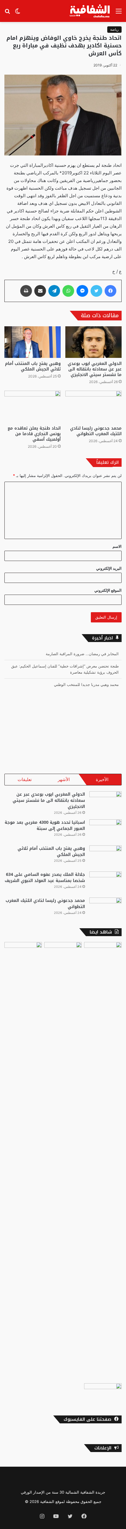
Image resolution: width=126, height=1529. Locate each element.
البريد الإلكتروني (109, 568)
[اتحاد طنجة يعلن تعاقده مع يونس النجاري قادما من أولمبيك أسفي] (32, 406)
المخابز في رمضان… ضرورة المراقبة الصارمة (82, 653)
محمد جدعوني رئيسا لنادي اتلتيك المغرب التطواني (96, 431)
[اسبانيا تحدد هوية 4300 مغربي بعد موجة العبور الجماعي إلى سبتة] (105, 830)
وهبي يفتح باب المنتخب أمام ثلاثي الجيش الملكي (33, 366)
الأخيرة (102, 779)
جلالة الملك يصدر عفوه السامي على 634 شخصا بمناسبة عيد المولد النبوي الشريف (45, 878)
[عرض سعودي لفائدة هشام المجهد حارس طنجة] (63, 1161)
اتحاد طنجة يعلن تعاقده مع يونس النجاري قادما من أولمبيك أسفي (34, 433)
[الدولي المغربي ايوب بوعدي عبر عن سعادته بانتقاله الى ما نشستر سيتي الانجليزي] (93, 342)
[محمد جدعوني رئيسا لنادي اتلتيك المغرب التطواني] (93, 406)
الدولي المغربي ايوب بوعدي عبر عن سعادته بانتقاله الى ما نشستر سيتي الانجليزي (95, 369)
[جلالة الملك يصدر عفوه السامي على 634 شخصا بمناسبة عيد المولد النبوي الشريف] (105, 882)
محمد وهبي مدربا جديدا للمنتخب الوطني (86, 684)
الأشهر (64, 779)
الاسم (117, 546)
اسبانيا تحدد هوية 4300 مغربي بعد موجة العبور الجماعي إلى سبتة (45, 825)
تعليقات (25, 779)
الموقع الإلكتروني (108, 590)
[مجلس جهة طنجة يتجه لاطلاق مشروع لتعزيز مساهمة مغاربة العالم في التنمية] (103, 952)
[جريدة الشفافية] (90, 11)
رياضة (114, 29)
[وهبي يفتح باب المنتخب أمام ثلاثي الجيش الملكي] (32, 342)
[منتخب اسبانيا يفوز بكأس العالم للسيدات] (23, 1161)
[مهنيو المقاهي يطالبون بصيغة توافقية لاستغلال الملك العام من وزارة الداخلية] (103, 1393)
